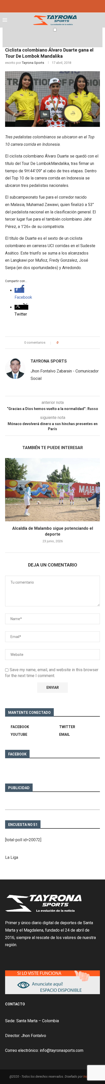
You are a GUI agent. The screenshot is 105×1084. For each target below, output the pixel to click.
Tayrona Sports (33, 63)
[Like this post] (61, 343)
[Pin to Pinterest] (76, 343)
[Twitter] (52, 6)
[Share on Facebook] (66, 343)
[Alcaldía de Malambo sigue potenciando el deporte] (52, 489)
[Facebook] (45, 6)
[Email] (59, 6)
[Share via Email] (81, 343)
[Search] (99, 39)
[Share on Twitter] (71, 343)
